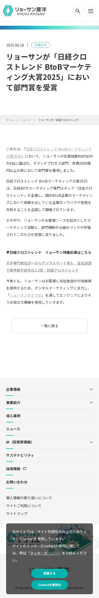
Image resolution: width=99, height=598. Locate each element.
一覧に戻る (49, 325)
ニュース (13, 428)
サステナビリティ (20, 455)
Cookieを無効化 (49, 584)
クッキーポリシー (44, 552)
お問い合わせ (16, 481)
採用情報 (13, 468)
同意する (49, 573)
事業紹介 (13, 402)
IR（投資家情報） (20, 441)
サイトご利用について (24, 505)
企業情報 (13, 389)
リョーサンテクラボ (26, 295)
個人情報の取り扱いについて (29, 497)
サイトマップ (16, 513)
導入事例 (13, 415)
